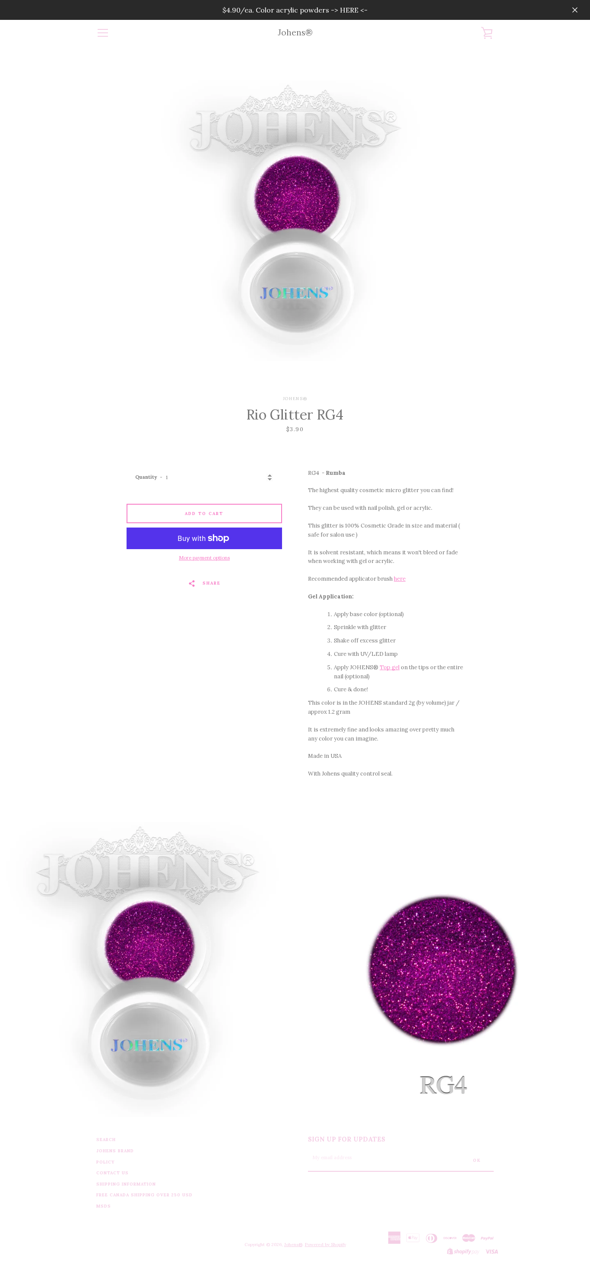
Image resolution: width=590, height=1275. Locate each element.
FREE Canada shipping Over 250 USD (144, 1195)
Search (106, 1139)
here (400, 578)
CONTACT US (112, 1173)
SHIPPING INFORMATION (126, 1184)
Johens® (295, 33)
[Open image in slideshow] (295, 220)
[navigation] (103, 33)
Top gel (390, 667)
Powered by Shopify (325, 1244)
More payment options (204, 558)
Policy (105, 1162)
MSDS (103, 1206)
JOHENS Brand (115, 1151)
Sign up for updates (346, 1139)
